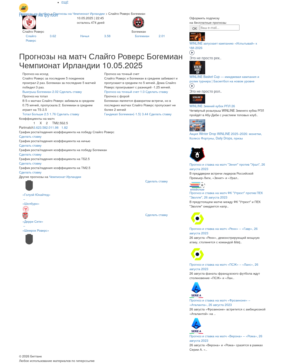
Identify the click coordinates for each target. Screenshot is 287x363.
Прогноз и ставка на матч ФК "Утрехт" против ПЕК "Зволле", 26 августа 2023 (226, 194)
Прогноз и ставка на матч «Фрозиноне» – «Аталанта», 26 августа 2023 (219, 302)
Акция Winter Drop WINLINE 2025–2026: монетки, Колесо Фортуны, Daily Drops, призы (225, 135)
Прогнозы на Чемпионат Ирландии (79, 13)
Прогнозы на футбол (34, 13)
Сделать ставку (30, 136)
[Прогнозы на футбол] (38, 5)
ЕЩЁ (64, 2)
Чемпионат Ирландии (65, 176)
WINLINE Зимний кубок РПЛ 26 (212, 106)
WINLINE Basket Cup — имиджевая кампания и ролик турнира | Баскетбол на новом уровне (224, 78)
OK (194, 28)
